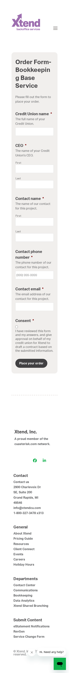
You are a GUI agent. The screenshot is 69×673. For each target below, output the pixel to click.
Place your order (31, 363)
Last (18, 178)
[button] (55, 28)
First (18, 162)
